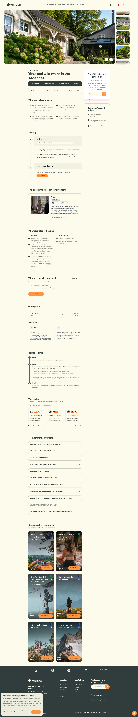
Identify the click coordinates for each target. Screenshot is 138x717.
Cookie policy (78, 712)
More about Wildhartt (8, 711)
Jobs (77, 687)
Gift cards (78, 691)
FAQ (61, 694)
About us (62, 689)
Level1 (65, 90)
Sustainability (63, 687)
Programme (35, 83)
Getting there (49, 83)
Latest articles (80, 684)
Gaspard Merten (43, 713)
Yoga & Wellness (33, 70)
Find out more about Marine (57, 217)
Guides (76, 83)
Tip (77, 689)
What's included (64, 83)
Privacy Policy (102, 712)
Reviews (62, 696)
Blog (82, 4)
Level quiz (61, 4)
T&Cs (108, 712)
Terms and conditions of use (90, 712)
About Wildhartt (72, 4)
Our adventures (51, 4)
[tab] (28, 425)
